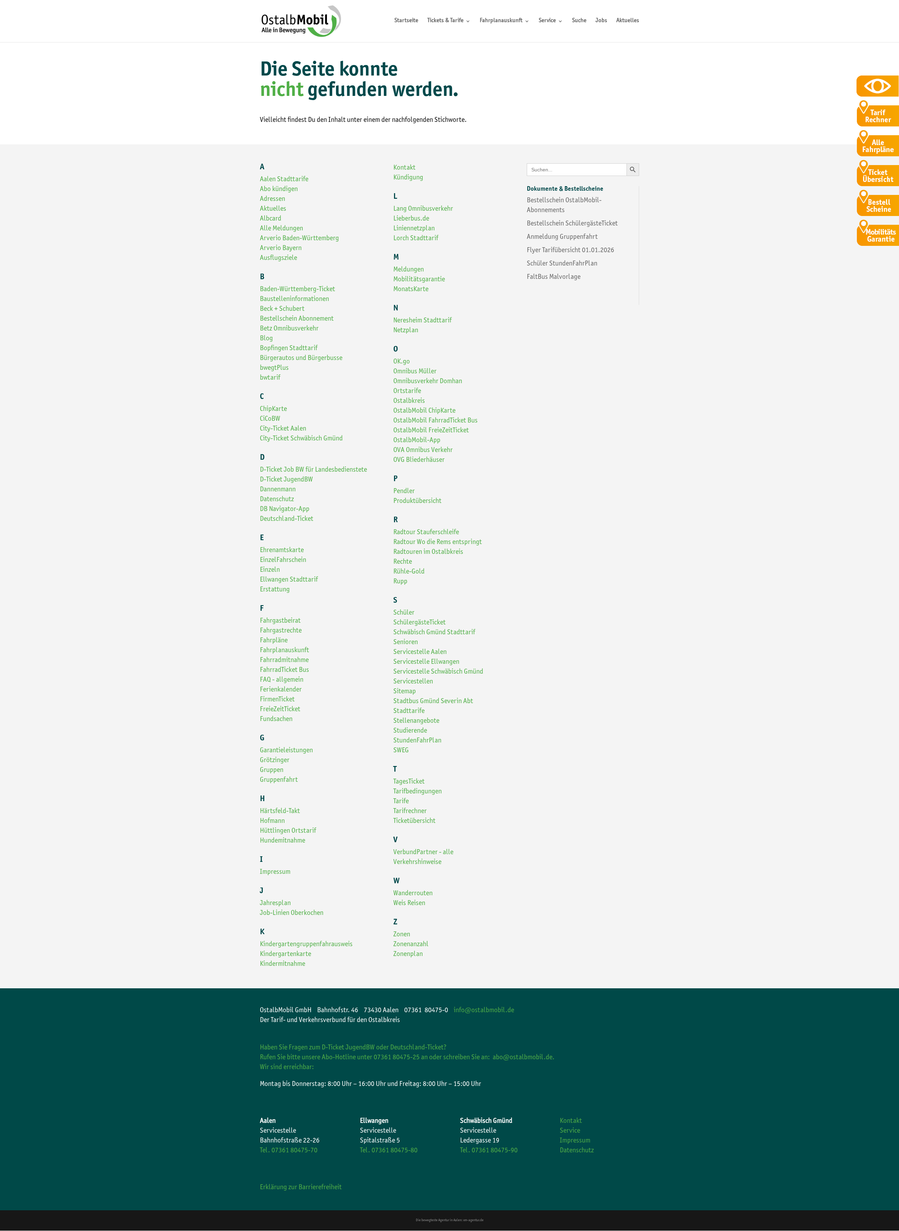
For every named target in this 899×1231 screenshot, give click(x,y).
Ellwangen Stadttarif (289, 580)
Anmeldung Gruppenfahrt (562, 237)
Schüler (403, 613)
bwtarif (270, 378)
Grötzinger (274, 760)
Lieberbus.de (411, 219)
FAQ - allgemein (281, 680)
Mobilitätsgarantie (419, 279)
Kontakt (404, 168)
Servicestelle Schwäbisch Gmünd (438, 672)
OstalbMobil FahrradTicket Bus (435, 421)
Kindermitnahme (282, 964)
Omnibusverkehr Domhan (427, 381)
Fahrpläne (274, 640)
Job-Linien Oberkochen (291, 913)
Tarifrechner (410, 811)
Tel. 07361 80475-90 (489, 1150)
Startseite (406, 21)
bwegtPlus (274, 368)
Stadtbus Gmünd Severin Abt (433, 701)
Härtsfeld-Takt (280, 811)
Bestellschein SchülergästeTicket (572, 224)
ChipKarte (273, 409)
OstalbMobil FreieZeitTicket (431, 430)
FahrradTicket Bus (284, 670)
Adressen (272, 199)
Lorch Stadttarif (415, 238)
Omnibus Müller (415, 371)
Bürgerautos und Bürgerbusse (301, 358)
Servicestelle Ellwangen (426, 662)
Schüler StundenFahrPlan (562, 264)
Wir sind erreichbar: (287, 1067)
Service (547, 21)
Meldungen (408, 270)
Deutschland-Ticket (286, 519)
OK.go (401, 362)
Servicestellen (413, 682)
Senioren (405, 642)
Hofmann (272, 821)
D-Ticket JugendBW (286, 480)
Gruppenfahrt (279, 780)
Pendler (404, 491)
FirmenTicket (277, 699)
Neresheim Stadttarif (422, 321)
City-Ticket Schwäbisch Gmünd (301, 439)
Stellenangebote (416, 721)
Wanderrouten (413, 893)
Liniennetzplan (414, 229)
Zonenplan (408, 954)
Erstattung (275, 590)
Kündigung (408, 178)
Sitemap (404, 691)
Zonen (401, 934)
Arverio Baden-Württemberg (299, 238)
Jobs (601, 21)
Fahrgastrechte (281, 631)
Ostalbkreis (409, 401)
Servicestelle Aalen (420, 652)
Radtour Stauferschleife (426, 532)
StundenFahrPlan (417, 741)
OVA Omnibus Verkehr (423, 450)
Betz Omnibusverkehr (289, 329)
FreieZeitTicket (280, 709)
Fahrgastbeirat (280, 621)
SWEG (401, 750)
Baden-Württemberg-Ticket (297, 289)
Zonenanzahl (410, 944)
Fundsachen (276, 719)
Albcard (270, 219)
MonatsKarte (410, 289)
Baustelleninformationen (294, 299)
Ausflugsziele (278, 258)
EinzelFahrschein (283, 560)
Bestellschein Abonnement (297, 319)
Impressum (275, 872)
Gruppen (271, 770)
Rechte (402, 562)
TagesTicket (409, 782)
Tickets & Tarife (445, 21)
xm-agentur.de (473, 1220)
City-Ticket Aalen (283, 429)
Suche (579, 21)
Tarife (401, 801)
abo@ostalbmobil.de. (524, 1057)
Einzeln (270, 570)
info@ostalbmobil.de (484, 1010)
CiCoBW (270, 419)
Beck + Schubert (282, 309)
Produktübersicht (417, 501)
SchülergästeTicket (419, 623)
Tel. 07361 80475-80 (389, 1150)
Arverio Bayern (281, 248)
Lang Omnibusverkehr (423, 209)
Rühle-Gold (409, 572)
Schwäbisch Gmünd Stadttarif (434, 632)
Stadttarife (409, 711)
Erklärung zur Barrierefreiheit (301, 1187)
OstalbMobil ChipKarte (424, 411)
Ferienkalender (281, 690)
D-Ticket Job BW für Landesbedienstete (313, 470)
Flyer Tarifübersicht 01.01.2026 (570, 250)
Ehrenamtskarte (282, 550)
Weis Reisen (409, 903)
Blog (266, 338)
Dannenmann (278, 489)
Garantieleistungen (286, 750)
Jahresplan (275, 903)
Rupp (400, 581)
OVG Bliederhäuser (419, 460)
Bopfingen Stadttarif (288, 348)
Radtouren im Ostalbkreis (428, 552)
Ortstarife (407, 391)
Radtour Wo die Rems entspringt (437, 542)
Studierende (410, 731)
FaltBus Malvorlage (553, 277)
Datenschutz (277, 499)
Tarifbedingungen (417, 791)
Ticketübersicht (414, 821)
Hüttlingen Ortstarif (288, 831)
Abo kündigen (279, 189)
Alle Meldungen (281, 229)
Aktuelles (627, 21)
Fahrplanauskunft (501, 21)
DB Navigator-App (284, 509)
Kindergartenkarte (285, 954)
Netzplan (405, 330)
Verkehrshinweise (417, 862)
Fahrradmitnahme (284, 660)
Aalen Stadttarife (284, 179)
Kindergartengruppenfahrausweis (306, 944)
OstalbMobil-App (416, 440)
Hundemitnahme (282, 841)
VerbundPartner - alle (423, 852)
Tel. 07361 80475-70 (288, 1150)
